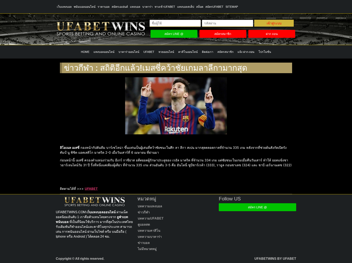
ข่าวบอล (144, 243)
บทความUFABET (151, 218)
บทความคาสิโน (149, 230)
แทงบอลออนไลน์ (104, 51)
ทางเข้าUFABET (165, 6)
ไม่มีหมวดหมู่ (147, 249)
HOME (85, 51)
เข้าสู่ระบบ (274, 23)
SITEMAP (232, 6)
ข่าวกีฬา (144, 212)
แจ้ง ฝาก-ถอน (246, 51)
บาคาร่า (147, 6)
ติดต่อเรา (207, 51)
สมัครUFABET (214, 6)
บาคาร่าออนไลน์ (129, 51)
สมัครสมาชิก (225, 51)
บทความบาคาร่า (150, 236)
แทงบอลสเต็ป (185, 6)
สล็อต (199, 6)
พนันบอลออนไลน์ (85, 6)
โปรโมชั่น (264, 51)
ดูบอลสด (144, 224)
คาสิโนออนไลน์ (188, 51)
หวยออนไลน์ (166, 51)
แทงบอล (135, 6)
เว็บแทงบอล (64, 6)
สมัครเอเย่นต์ (120, 6)
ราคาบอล (104, 6)
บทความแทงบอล (150, 206)
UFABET (148, 51)
